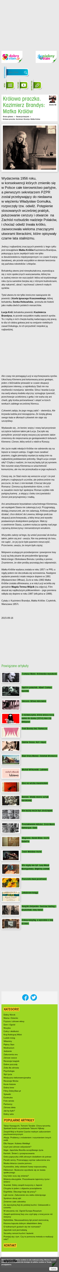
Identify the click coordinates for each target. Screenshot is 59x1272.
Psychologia (9, 1071)
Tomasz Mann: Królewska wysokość (39, 673)
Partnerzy (8, 1104)
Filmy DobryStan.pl (12, 1091)
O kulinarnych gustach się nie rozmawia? (22, 1226)
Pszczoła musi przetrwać (34, 879)
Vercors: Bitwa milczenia (34, 701)
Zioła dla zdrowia (11, 1068)
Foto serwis (9, 1101)
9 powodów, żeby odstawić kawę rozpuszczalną (25, 1166)
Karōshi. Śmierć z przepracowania (19, 1153)
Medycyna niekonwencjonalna (17, 1077)
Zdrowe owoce (10, 1058)
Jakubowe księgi (30, 892)
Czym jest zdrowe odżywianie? (17, 1147)
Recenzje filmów (11, 1081)
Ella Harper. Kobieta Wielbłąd (17, 1143)
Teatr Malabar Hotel (32, 851)
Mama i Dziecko (11, 1018)
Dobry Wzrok (9, 1015)
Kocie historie (10, 1084)
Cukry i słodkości (11, 1031)
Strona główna (8, 116)
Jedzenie (8, 1051)
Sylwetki (7, 1094)
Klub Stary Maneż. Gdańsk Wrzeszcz (39, 756)
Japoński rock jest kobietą (15, 1230)
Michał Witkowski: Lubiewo (35, 769)
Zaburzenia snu (11, 1054)
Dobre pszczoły (10, 1064)
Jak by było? (9, 1111)
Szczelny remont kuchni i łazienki (18, 1233)
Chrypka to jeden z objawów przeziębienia (23, 1188)
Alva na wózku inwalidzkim (35, 783)
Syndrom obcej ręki (12, 1198)
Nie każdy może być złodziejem (37, 810)
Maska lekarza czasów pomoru (18, 1163)
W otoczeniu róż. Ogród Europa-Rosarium (23, 1211)
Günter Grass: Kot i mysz (34, 742)
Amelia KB (52, 105)
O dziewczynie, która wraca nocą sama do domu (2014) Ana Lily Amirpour (37, 718)
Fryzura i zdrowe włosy (14, 1021)
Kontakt (10, 1245)
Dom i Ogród (9, 1024)
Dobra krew (9, 1087)
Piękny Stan (9, 1044)
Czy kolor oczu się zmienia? (16, 1176)
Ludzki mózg (9, 1038)
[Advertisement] (29, 23)
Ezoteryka (8, 1097)
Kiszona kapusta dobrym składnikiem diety (23, 1223)
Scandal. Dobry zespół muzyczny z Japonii (23, 1185)
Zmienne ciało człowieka (15, 1201)
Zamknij (53, 1269)
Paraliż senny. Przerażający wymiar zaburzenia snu (27, 1160)
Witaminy (8, 1041)
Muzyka (7, 1028)
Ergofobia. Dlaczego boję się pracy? (20, 1192)
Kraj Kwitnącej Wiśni (13, 1034)
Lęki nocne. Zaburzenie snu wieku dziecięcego (25, 1195)
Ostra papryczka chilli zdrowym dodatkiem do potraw (27, 1157)
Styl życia (8, 1074)
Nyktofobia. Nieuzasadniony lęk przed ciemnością (26, 1220)
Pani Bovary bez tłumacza (34, 728)
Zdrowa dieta (9, 1107)
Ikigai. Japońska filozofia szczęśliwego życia (23, 1150)
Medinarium (9, 1048)
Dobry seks (9, 1114)
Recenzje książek (22, 116)
